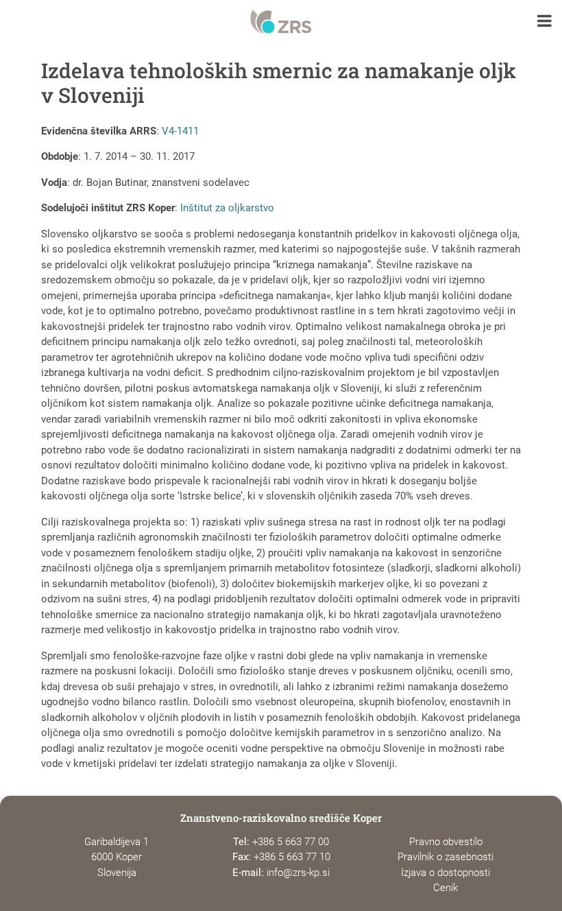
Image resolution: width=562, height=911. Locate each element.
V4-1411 (180, 131)
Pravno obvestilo (445, 842)
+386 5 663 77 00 (290, 842)
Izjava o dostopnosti (445, 872)
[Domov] (280, 22)
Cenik (445, 888)
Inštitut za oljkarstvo (227, 208)
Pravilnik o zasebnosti (445, 857)
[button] (544, 22)
